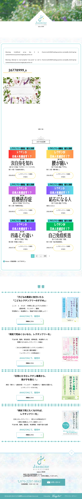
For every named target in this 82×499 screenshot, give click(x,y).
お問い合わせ (55, 482)
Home (7, 261)
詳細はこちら (30, 321)
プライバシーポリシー (70, 496)
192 (45, 256)
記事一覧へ (41, 129)
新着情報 (13, 261)
